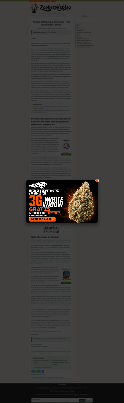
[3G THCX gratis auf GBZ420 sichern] (62, 201)
